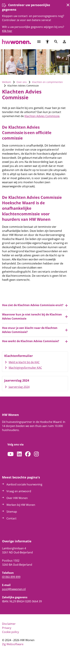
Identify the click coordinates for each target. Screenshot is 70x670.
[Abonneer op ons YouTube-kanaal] (10, 454)
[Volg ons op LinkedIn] (19, 454)
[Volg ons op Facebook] (28, 454)
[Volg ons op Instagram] (36, 454)
